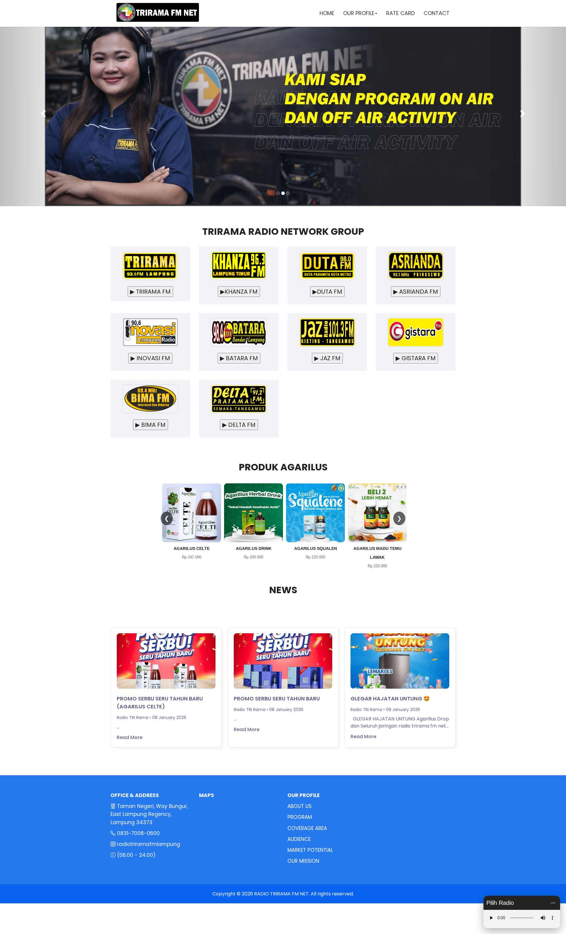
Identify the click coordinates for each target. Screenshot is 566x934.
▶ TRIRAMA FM (150, 291)
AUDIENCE (299, 839)
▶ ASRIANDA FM (415, 291)
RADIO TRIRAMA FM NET (281, 893)
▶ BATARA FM (239, 358)
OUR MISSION (303, 860)
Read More (129, 737)
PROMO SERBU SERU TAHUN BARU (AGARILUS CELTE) (160, 702)
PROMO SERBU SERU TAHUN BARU (277, 698)
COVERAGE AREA (307, 828)
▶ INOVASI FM (150, 358)
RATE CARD (400, 13)
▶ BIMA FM (150, 425)
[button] (42, 112)
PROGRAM (299, 817)
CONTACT (437, 13)
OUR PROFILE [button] (358, 13)
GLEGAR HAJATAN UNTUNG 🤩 (390, 698)
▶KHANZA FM (239, 291)
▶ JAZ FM (327, 358)
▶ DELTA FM (239, 425)
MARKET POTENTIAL (310, 850)
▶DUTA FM (327, 291)
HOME (327, 13)
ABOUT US (299, 806)
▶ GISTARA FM (416, 358)
